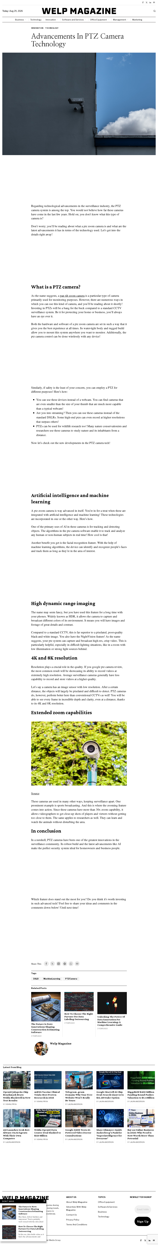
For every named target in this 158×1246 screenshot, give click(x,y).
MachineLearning (52, 979)
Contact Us (71, 1214)
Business (102, 1212)
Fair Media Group (53, 1240)
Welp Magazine (60, 1043)
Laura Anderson (75, 1104)
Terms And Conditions (76, 1224)
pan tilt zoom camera (72, 295)
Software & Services (107, 1207)
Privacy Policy (72, 1219)
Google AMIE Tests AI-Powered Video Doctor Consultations (78, 1133)
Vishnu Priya (11, 1104)
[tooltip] (143, 2)
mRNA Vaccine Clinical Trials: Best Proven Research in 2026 (47, 1095)
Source (35, 793)
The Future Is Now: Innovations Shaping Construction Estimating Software (45, 1028)
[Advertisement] (79, 181)
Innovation (37, 28)
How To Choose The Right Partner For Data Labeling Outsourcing (78, 1016)
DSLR (36, 979)
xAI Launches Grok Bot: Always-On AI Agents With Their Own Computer (16, 1134)
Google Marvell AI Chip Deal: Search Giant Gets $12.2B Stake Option (110, 1095)
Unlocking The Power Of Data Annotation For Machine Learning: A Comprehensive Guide (111, 1020)
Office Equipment (106, 1202)
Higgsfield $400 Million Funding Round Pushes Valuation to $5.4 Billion (140, 1095)
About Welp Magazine (76, 1202)
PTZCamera (71, 979)
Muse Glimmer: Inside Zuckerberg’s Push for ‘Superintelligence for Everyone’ (109, 1134)
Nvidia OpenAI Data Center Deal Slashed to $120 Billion (47, 1133)
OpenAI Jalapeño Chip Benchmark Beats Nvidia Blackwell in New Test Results (16, 1096)
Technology (51, 28)
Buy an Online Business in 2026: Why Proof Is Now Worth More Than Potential (140, 1134)
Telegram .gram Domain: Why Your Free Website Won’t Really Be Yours (78, 1096)
